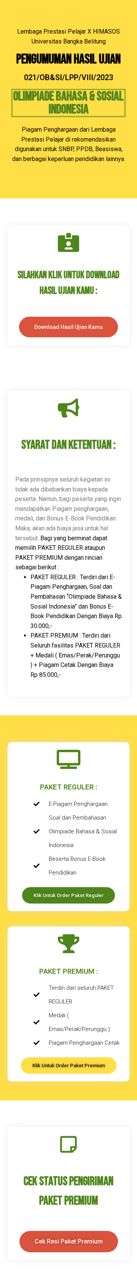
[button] (68, 1241)
